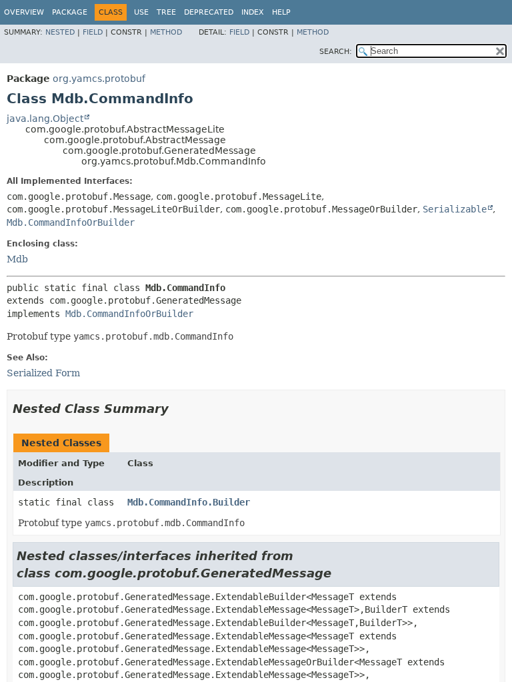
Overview (24, 12)
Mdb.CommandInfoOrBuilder (71, 222)
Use (141, 12)
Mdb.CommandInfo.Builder (188, 502)
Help (281, 12)
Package (69, 12)
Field (93, 32)
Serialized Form (43, 373)
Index (252, 12)
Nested (60, 32)
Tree (166, 12)
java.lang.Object (45, 118)
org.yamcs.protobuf (99, 78)
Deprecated (208, 12)
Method (166, 32)
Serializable (455, 209)
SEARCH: (335, 51)
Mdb (17, 259)
